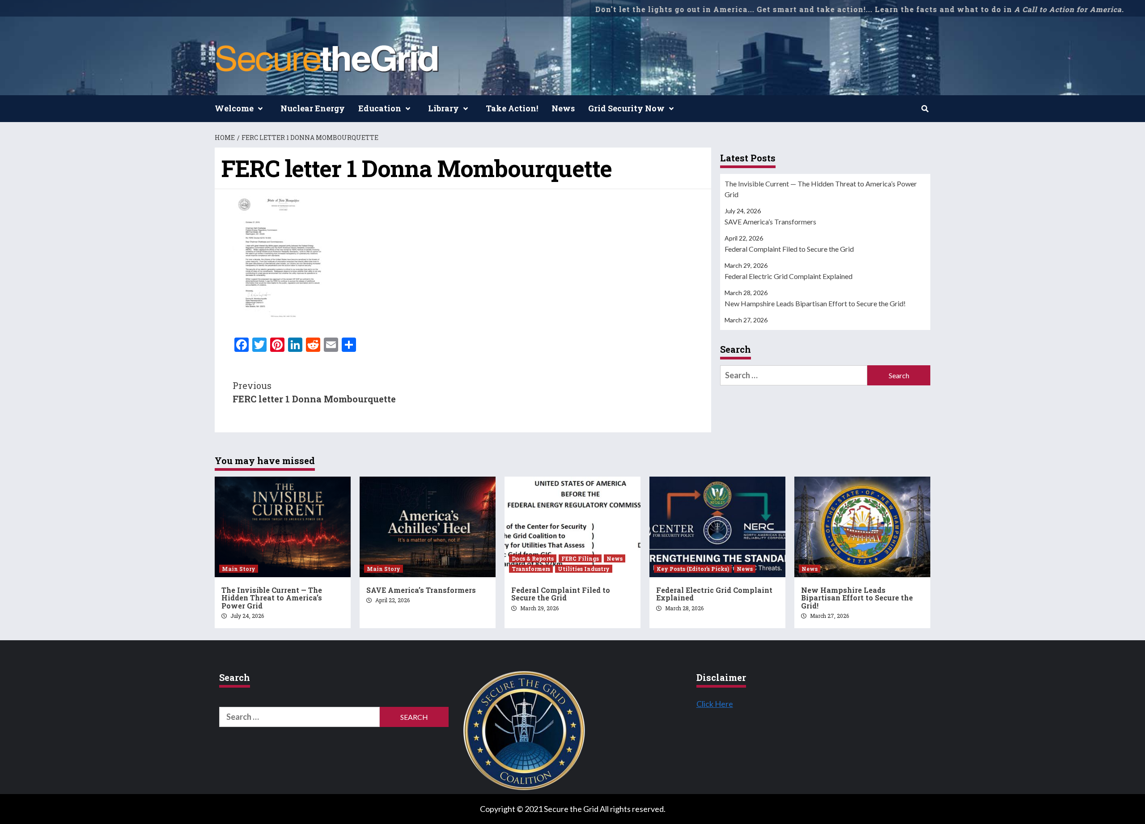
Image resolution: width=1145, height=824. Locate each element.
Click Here (714, 704)
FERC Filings (580, 558)
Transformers (531, 568)
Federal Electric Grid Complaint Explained (788, 276)
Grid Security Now (626, 108)
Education (379, 108)
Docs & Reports (533, 558)
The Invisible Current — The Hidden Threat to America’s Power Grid (821, 189)
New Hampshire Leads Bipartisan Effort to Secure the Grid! (815, 303)
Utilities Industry (584, 568)
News (563, 108)
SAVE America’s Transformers (770, 221)
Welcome (234, 108)
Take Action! (512, 108)
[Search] (924, 108)
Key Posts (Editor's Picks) (693, 568)
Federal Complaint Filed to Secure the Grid (789, 249)
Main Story (238, 568)
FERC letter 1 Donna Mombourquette (314, 392)
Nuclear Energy (312, 108)
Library (443, 108)
